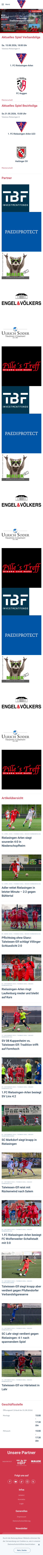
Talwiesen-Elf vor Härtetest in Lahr (21, 1387)
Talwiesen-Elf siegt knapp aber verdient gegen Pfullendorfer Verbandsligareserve (21, 1290)
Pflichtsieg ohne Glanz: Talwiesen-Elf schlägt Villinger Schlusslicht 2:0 (21, 942)
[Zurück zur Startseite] (21, 4)
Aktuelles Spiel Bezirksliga (19, 105)
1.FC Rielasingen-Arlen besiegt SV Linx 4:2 (21, 1094)
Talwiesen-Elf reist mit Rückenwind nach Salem (17, 1189)
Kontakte (21, 1499)
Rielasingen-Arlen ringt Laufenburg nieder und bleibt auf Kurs (20, 993)
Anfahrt (21, 1495)
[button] (6, 4)
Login (21, 1503)
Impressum (21, 1517)
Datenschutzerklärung (21, 1521)
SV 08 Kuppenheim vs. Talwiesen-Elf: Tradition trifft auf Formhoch (20, 1045)
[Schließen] (39, 1544)
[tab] (8, 27)
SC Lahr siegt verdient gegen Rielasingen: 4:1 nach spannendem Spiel (20, 1338)
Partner (7, 178)
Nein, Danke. (22, 1550)
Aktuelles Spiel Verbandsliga (21, 37)
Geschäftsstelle (12, 1404)
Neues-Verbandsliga (33, 834)
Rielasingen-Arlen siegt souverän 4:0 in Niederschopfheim (17, 842)
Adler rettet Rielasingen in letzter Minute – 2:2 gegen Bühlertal (19, 892)
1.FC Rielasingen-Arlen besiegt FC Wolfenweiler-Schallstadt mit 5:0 (21, 1239)
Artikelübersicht (12, 798)
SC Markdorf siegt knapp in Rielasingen (19, 1142)
